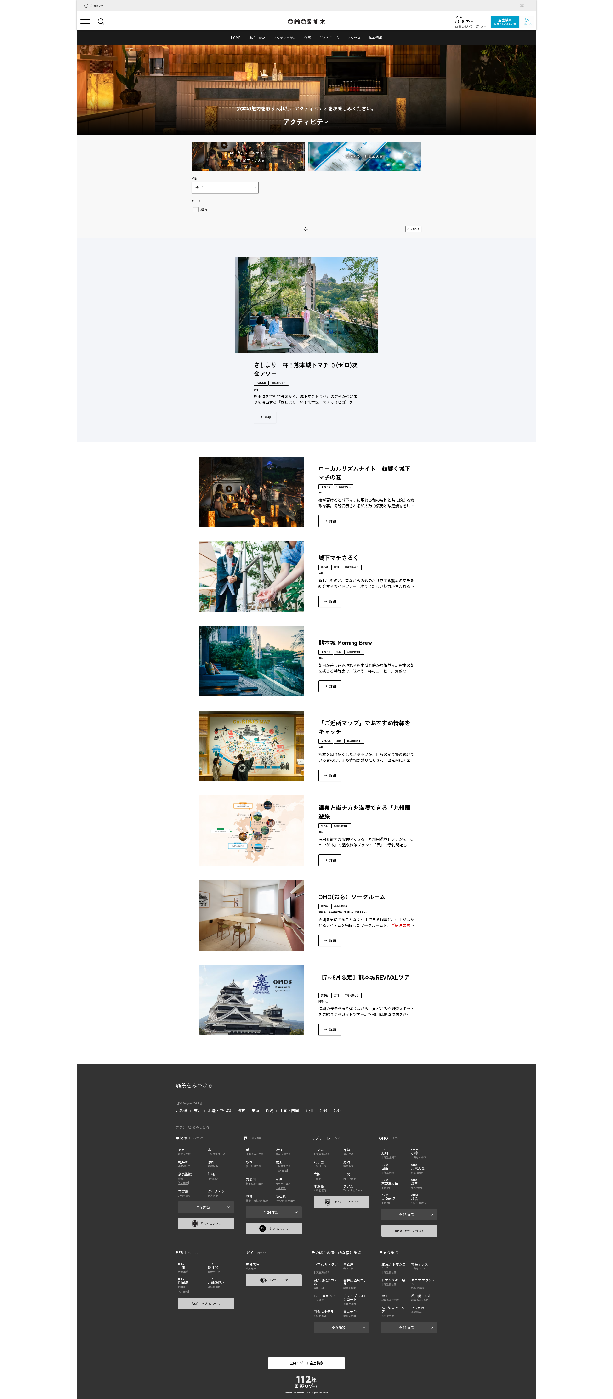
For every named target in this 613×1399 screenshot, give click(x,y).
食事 (307, 37)
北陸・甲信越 (219, 1110)
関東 (241, 1110)
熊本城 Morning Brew (345, 642)
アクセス (354, 37)
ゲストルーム (329, 37)
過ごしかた (257, 37)
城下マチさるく (338, 557)
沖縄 (323, 1110)
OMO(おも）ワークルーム (352, 896)
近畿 (269, 1110)
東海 (255, 1110)
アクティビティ (284, 37)
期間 (194, 178)
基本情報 (375, 37)
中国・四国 (289, 1110)
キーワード (199, 201)
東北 (197, 1110)
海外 (337, 1110)
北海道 (181, 1110)
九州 (309, 1110)
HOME (235, 37)
